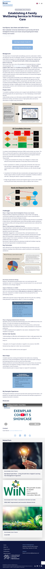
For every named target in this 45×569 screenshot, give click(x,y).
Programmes (7, 549)
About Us (6, 547)
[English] (37, 3)
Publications (6, 551)
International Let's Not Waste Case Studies (27, 499)
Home (5, 545)
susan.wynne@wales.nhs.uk (15, 430)
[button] (41, 3)
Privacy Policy (22, 567)
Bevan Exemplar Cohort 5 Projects (22, 9)
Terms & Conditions (16, 567)
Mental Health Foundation (20, 66)
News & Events (7, 553)
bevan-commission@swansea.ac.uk (31, 553)
